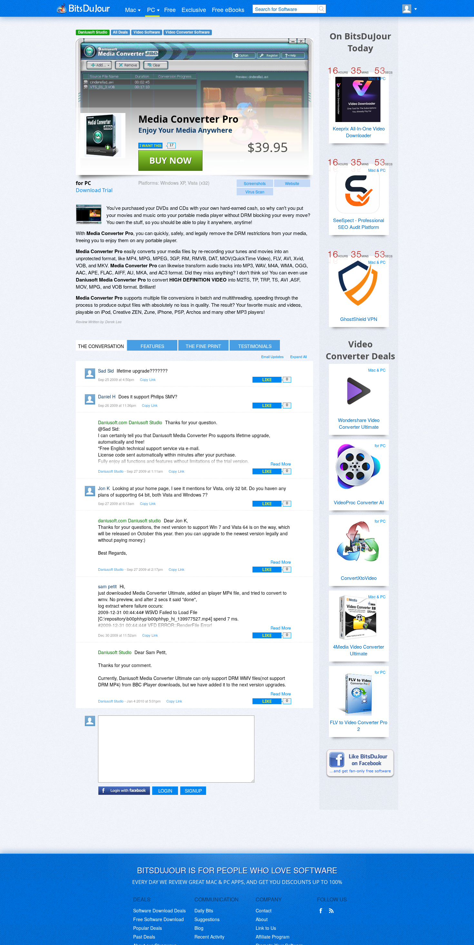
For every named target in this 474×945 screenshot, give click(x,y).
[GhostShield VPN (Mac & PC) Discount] (358, 280)
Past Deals (144, 936)
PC (151, 9)
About (262, 919)
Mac (130, 9)
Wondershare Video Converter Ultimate (359, 423)
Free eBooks (228, 9)
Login (165, 790)
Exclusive (194, 9)
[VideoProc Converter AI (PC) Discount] (358, 464)
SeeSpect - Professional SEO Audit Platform (358, 223)
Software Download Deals (159, 910)
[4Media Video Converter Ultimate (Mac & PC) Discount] (358, 615)
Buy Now (170, 160)
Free (170, 9)
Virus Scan (254, 191)
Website (292, 183)
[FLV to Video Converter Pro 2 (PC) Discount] (358, 690)
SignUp (193, 790)
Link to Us (266, 928)
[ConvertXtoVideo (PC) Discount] (358, 539)
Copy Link (148, 379)
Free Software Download (158, 919)
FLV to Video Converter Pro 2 (358, 725)
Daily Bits (203, 910)
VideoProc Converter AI (359, 502)
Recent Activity (209, 936)
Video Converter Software (187, 32)
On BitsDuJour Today (360, 42)
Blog (198, 928)
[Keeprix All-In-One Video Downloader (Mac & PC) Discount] (358, 97)
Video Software (146, 32)
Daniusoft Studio (92, 32)
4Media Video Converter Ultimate (358, 650)
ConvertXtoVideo (359, 577)
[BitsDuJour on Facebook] (322, 911)
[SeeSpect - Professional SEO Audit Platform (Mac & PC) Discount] (358, 188)
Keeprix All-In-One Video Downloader (359, 132)
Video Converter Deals (360, 350)
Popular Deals (147, 928)
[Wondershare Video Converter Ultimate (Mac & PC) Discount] (358, 388)
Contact (264, 910)
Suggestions (207, 919)
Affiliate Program (273, 936)
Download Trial (94, 190)
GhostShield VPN (358, 318)
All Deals (120, 32)
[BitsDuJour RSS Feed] (332, 911)
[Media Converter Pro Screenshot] (89, 214)
